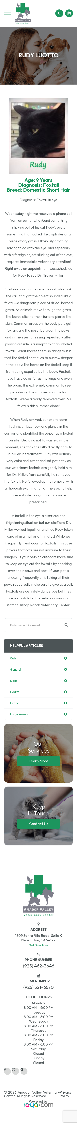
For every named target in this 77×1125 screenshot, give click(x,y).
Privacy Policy (65, 1094)
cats (13, 658)
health (14, 692)
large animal (19, 714)
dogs (13, 681)
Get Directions (38, 945)
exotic (14, 703)
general (15, 669)
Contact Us (38, 823)
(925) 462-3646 (38, 966)
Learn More (38, 761)
